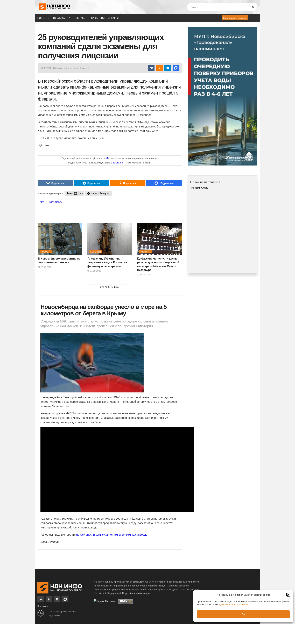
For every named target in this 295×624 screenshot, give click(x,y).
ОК (243, 614)
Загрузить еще (109, 286)
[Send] (164, 183)
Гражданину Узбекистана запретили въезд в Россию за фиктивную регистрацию (107, 262)
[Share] (55, 183)
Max (108, 158)
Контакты (42, 606)
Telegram (118, 162)
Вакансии (98, 17)
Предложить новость (234, 17)
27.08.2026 (45, 267)
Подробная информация (136, 593)
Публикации (61, 17)
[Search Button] (254, 7)
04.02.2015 (45, 67)
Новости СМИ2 (199, 187)
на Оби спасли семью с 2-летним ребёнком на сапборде (111, 534)
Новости (43, 17)
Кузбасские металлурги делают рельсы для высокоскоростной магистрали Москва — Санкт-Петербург (158, 264)
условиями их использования (234, 604)
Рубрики (80, 17)
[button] (288, 594)
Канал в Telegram (100, 193)
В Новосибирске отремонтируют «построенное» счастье (60, 260)
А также (114, 17)
